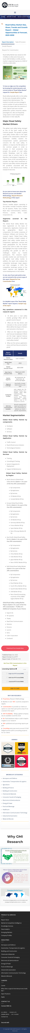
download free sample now (15, 648)
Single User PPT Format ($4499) (16, 673)
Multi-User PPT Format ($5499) (16, 677)
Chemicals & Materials (9, 794)
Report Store (11, 17)
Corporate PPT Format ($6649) (16, 681)
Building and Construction (9, 951)
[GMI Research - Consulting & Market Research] (10, 5)
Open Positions (5, 994)
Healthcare (6, 809)
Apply (3, 997)
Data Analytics (5, 929)
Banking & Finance (8, 788)
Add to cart (15, 688)
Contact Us (4, 1017)
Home (3, 17)
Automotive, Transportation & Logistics (14, 781)
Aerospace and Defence (10, 778)
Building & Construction (10, 791)
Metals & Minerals (8, 819)
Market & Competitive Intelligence (11, 923)
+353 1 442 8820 (14, 1014)
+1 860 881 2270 (12, 1012)
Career (3, 985)
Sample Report (14, 92)
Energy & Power (7, 803)
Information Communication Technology (15, 813)
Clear (24, 669)
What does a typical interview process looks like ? (14, 990)
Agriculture (6, 785)
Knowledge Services (7, 926)
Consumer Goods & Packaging (12, 797)
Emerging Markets (6, 932)
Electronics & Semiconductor (11, 800)
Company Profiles (6, 935)
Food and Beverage (8, 806)
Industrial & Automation (10, 816)
